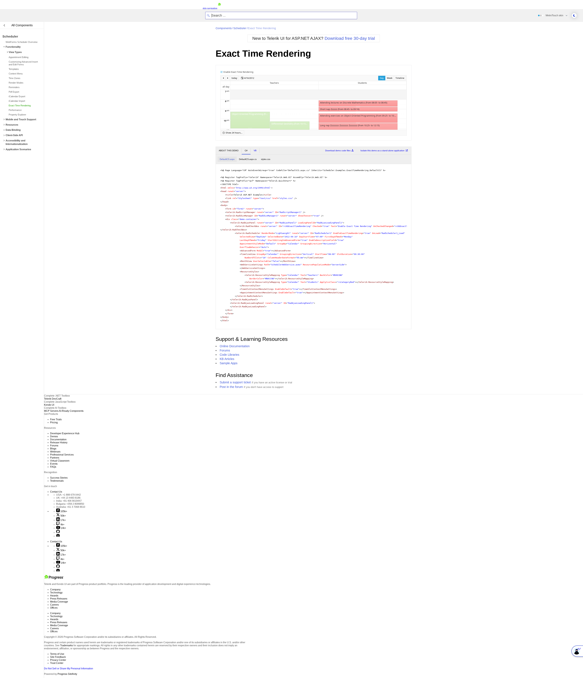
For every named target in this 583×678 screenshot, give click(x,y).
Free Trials (56, 419)
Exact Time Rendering (262, 28)
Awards (54, 595)
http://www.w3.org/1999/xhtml (253, 188)
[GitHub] (58, 532)
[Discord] (58, 536)
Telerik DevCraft (52, 398)
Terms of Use (57, 654)
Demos (54, 436)
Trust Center (56, 663)
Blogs (53, 448)
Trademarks (66, 645)
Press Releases (58, 598)
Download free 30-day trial (350, 38)
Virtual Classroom (59, 460)
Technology (56, 592)
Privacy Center (58, 660)
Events (54, 463)
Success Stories (59, 477)
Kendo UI (49, 405)
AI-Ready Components (71, 411)
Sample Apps (228, 363)
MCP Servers (51, 411)
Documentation (58, 439)
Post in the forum (231, 387)
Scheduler (239, 28)
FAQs (53, 467)
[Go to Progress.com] (54, 578)
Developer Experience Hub (64, 433)
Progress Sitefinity (67, 674)
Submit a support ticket (235, 382)
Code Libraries (229, 354)
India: (69, 501)
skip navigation (210, 8)
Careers (54, 604)
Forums (225, 350)
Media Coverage (59, 601)
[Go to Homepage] (219, 8)
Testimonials (57, 480)
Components (224, 28)
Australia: (70, 507)
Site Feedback (58, 657)
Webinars (55, 451)
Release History (58, 442)
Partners (54, 457)
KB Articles (227, 359)
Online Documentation (235, 346)
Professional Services (62, 454)
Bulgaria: (70, 504)
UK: (68, 498)
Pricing (54, 422)
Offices (54, 607)
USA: (68, 494)
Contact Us (56, 491)
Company (55, 589)
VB (255, 150)
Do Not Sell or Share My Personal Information (68, 668)
